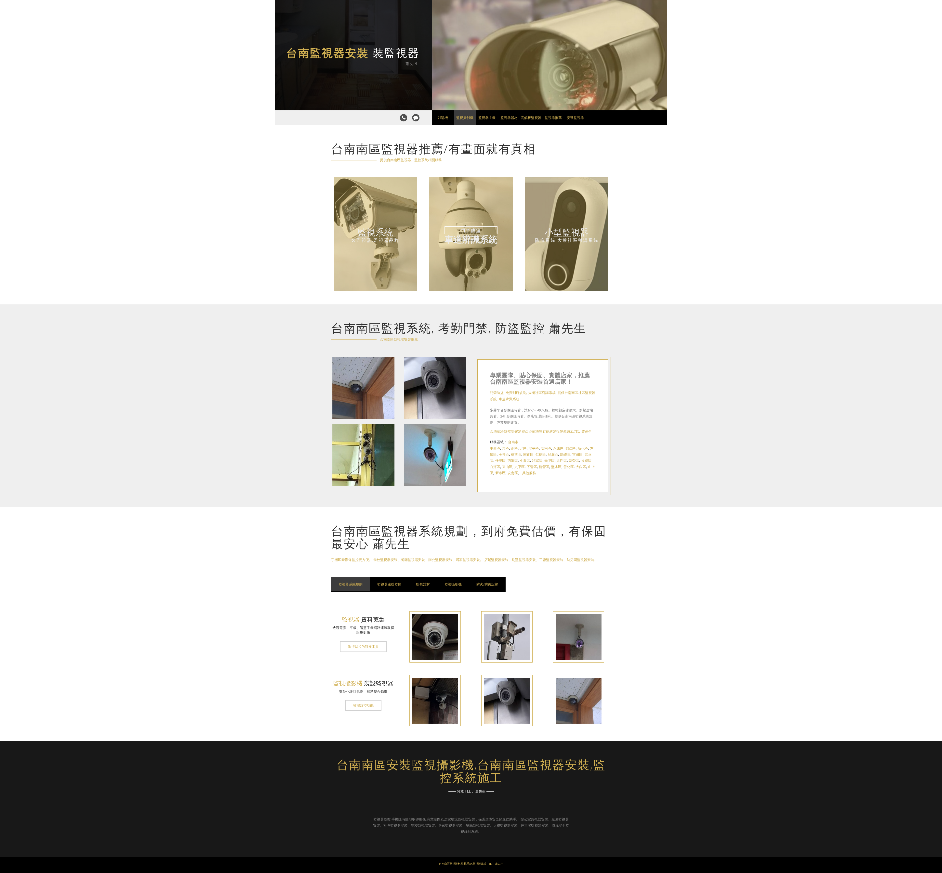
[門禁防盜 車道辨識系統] (471, 289)
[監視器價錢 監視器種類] (435, 421)
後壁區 (586, 460)
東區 (505, 448)
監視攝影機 (464, 117)
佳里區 (500, 460)
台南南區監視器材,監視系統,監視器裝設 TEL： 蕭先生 (471, 863)
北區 (523, 448)
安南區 (546, 448)
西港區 (513, 460)
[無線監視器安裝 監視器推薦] (363, 421)
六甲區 (519, 466)
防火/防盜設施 (487, 584)
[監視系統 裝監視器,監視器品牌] (375, 289)
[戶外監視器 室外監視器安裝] (363, 488)
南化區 (528, 454)
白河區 (495, 466)
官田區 (577, 454)
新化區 (583, 448)
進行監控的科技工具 (363, 646)
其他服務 (529, 472)
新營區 (574, 460)
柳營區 (544, 466)
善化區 (568, 466)
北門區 (562, 460)
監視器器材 (509, 117)
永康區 (558, 448)
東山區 (507, 466)
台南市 (513, 442)
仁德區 (541, 454)
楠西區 (516, 454)
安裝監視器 (575, 117)
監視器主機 (487, 117)
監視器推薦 (553, 117)
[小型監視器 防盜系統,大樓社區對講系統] (566, 289)
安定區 (513, 472)
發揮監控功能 (363, 705)
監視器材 (423, 584)
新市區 (500, 472)
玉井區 (504, 454)
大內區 (581, 466)
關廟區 (553, 454)
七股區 (525, 460)
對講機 (443, 117)
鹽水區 (556, 466)
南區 (514, 448)
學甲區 (549, 460)
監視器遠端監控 (389, 584)
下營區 (532, 466)
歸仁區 (570, 448)
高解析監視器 (531, 117)
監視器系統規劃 (351, 584)
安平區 (534, 448)
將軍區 (537, 460)
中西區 (495, 448)
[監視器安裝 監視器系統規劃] (435, 488)
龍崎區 (565, 454)
